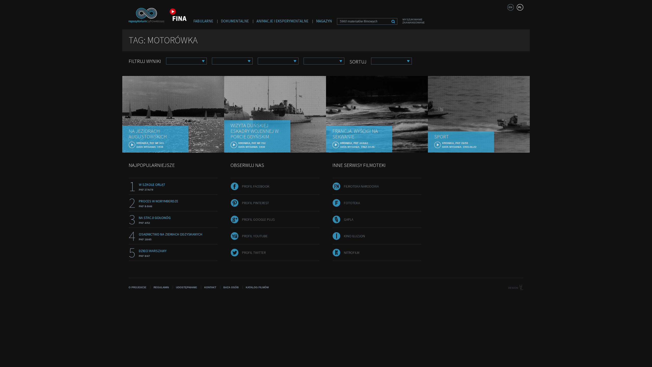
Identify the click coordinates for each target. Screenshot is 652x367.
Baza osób (231, 287)
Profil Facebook (255, 186)
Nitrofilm (351, 252)
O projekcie (137, 287)
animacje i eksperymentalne (282, 21)
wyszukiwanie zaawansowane (413, 21)
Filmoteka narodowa (361, 186)
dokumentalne (235, 21)
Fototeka (352, 203)
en (510, 7)
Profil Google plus (258, 219)
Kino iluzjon (354, 236)
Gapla (348, 219)
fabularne (203, 21)
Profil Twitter (254, 252)
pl (520, 7)
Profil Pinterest (255, 203)
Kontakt (210, 287)
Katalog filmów (257, 287)
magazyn (324, 21)
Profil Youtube (255, 236)
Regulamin (161, 287)
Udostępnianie (186, 287)
